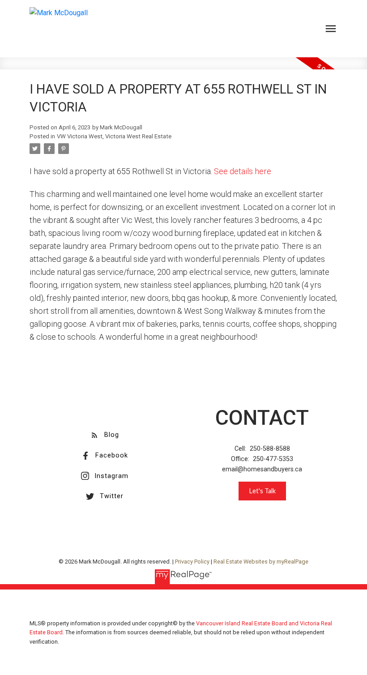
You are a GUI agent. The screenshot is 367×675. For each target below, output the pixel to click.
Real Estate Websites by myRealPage (260, 561)
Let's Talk (262, 491)
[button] (104, 435)
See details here (242, 171)
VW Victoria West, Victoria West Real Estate (114, 136)
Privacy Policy (192, 561)
